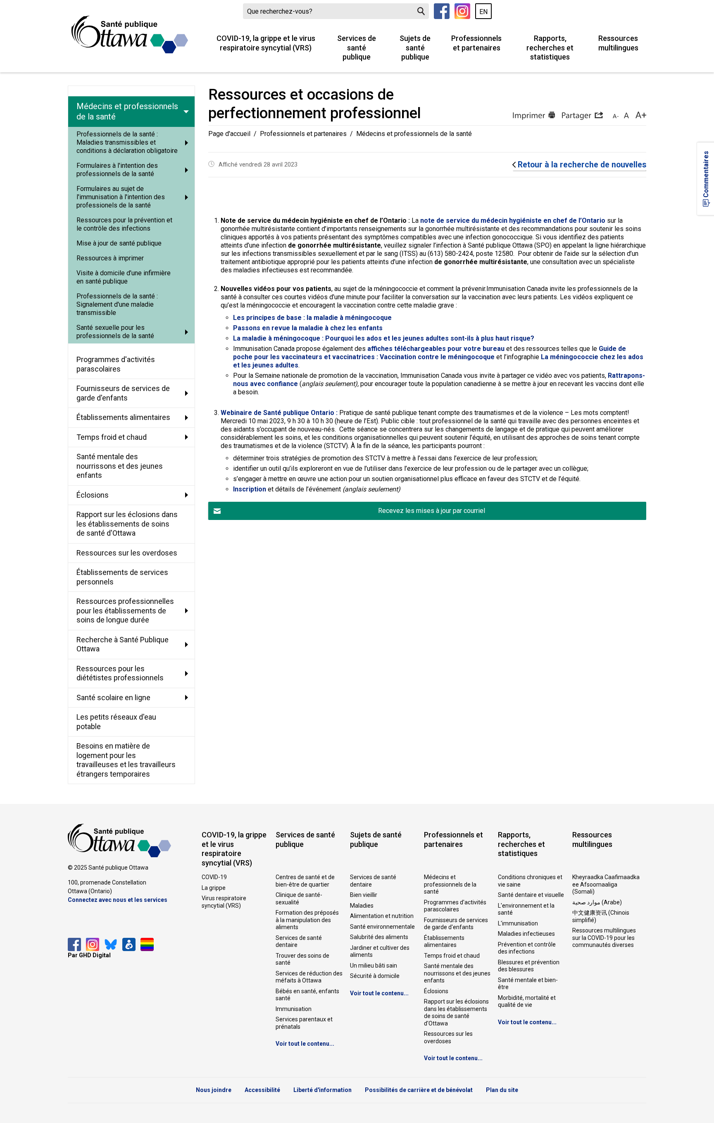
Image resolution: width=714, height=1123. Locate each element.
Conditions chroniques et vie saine (530, 881)
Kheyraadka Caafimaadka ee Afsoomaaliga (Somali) (606, 884)
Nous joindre (213, 1090)
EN (483, 12)
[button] (582, 116)
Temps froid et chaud (452, 955)
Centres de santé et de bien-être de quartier (305, 881)
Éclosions (436, 991)
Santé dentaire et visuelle (531, 895)
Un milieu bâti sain (373, 965)
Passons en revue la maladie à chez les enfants (308, 328)
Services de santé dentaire (299, 942)
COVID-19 (214, 877)
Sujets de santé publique (415, 47)
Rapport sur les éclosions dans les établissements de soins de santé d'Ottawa (456, 1012)
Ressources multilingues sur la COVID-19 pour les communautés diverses (604, 937)
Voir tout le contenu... (305, 1043)
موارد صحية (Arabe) (597, 902)
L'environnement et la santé (526, 909)
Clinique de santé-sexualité (299, 899)
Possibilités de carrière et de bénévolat (419, 1090)
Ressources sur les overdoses (448, 1037)
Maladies (362, 905)
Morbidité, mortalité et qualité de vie (527, 1001)
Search (421, 11)
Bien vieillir (363, 895)
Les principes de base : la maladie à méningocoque (312, 318)
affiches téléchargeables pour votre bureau (436, 349)
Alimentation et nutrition (382, 916)
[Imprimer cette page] (533, 116)
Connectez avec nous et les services (117, 899)
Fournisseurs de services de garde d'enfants (456, 924)
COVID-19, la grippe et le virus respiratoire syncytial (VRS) (266, 43)
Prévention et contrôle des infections (527, 948)
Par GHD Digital (89, 955)
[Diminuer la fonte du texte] (616, 116)
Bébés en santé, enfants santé (307, 995)
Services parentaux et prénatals (304, 1023)
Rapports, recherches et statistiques (550, 47)
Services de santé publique (356, 47)
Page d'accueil (229, 134)
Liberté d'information (322, 1090)
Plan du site (502, 1090)
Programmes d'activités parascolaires (455, 906)
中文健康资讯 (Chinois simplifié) (600, 916)
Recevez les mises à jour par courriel (431, 511)
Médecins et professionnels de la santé (450, 884)
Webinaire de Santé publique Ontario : (279, 413)
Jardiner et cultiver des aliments (379, 951)
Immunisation (294, 1009)
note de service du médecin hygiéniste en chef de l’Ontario (512, 220)
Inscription (249, 489)
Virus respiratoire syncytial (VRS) (224, 902)
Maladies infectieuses (526, 933)
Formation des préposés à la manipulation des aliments (307, 919)
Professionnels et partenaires (476, 43)
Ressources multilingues (618, 43)
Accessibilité (262, 1090)
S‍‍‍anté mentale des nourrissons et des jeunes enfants (457, 973)
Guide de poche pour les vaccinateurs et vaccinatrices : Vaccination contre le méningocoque (429, 353)
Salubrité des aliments (379, 937)
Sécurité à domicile (375, 976)
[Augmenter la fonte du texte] (626, 116)
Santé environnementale (382, 926)
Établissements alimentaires (444, 942)
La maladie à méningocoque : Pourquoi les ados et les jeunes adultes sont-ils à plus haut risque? (383, 338)
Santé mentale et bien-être (528, 984)
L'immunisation (518, 923)
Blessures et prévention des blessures (528, 966)
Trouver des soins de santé (302, 959)
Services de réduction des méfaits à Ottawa (309, 977)
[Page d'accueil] (129, 34)
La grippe (214, 888)
